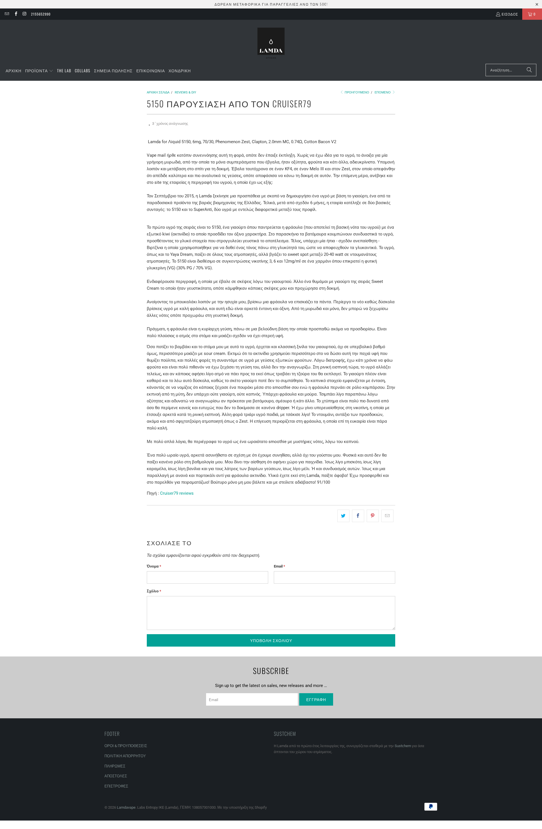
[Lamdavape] (271, 43)
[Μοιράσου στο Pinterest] (373, 516)
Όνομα (154, 566)
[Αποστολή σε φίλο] (387, 516)
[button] (39, 71)
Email (279, 566)
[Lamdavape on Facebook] (15, 14)
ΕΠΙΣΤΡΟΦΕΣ (116, 786)
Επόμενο (383, 92)
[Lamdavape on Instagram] (24, 14)
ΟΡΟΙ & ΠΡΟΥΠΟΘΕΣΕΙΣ (125, 746)
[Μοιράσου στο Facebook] (358, 516)
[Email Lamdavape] (6, 14)
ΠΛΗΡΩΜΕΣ (114, 766)
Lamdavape (126, 807)
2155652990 (41, 14)
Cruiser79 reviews (177, 493)
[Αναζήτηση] (529, 70)
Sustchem (403, 746)
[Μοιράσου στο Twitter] (343, 516)
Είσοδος (510, 14)
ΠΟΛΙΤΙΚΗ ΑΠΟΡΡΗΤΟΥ (125, 756)
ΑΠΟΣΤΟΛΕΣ (115, 776)
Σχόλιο (154, 591)
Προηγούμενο (356, 92)
